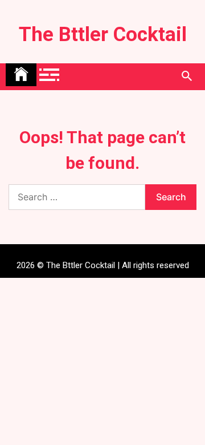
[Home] (21, 74)
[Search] (186, 76)
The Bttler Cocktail (103, 34)
